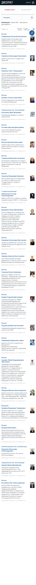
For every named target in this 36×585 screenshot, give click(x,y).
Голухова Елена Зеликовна (11, 272)
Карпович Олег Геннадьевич (11, 71)
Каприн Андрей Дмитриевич (12, 297)
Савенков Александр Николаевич (13, 56)
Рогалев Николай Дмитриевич (12, 127)
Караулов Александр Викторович (13, 240)
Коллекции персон (26, 9)
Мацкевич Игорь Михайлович (12, 210)
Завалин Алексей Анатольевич (12, 256)
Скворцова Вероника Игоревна (13, 158)
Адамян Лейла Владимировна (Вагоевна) (12, 361)
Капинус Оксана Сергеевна (11, 98)
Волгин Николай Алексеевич (12, 142)
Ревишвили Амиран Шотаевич (12, 340)
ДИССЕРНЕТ (7, 2)
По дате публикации (26, 29)
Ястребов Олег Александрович (13, 483)
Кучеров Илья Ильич (8, 428)
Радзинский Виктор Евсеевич (12, 325)
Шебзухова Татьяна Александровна (8, 195)
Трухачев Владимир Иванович (12, 176)
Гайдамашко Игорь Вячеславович (14, 36)
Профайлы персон (10, 9)
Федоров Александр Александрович (9, 450)
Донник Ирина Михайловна (11, 465)
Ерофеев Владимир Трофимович (13, 408)
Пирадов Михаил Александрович (13, 390)
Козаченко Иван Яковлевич (11, 112)
